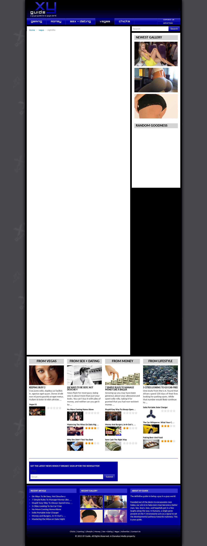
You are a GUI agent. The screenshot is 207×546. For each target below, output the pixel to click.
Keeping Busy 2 (37, 387)
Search (174, 28)
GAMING (36, 21)
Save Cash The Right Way (116, 440)
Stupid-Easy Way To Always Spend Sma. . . (52, 503)
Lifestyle (89, 532)
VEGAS (105, 21)
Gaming (80, 532)
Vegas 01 (33, 405)
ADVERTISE (168, 23)
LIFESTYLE (38, 27)
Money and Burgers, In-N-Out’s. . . (48, 516)
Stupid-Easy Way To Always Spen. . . (120, 410)
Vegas (117, 532)
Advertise (125, 532)
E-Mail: (33, 471)
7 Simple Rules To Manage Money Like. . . (51, 500)
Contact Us (135, 532)
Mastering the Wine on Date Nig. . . (82, 425)
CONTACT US (168, 19)
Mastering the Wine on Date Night (48, 519)
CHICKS (124, 21)
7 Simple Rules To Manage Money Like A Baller (119, 388)
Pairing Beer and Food (153, 438)
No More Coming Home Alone (80, 410)
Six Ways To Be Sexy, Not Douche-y (80, 388)
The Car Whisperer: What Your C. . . (158, 423)
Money (97, 532)
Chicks (73, 532)
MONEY (56, 21)
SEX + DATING (80, 21)
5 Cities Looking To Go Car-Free (160, 387)
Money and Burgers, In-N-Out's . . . (120, 425)
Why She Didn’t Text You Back (80, 440)
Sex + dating (107, 532)
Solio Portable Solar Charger (155, 407)
